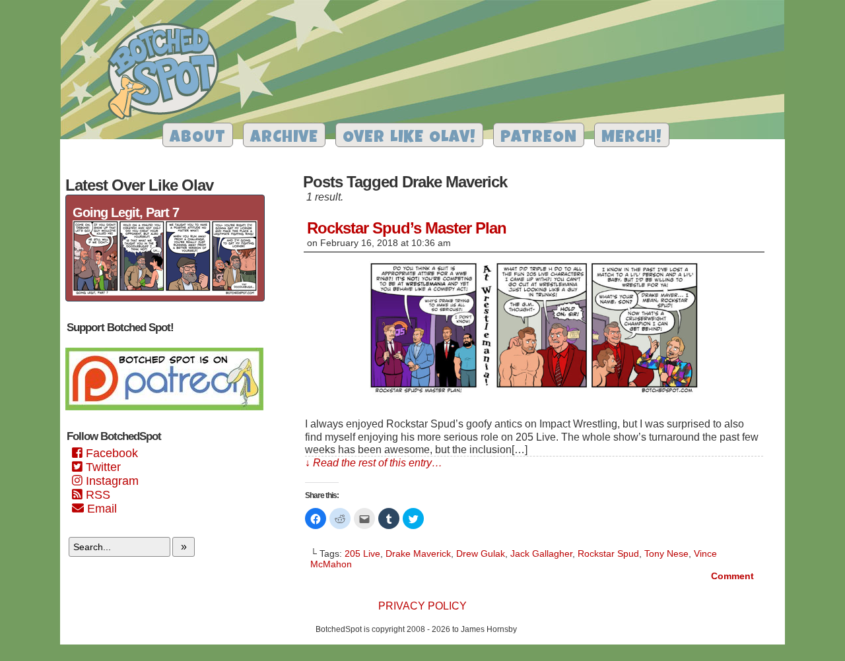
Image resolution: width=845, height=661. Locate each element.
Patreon (538, 138)
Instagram (111, 481)
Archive (284, 138)
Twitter (102, 467)
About (198, 138)
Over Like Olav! (409, 138)
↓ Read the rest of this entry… (373, 462)
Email (100, 508)
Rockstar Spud (608, 553)
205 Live (362, 553)
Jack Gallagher (541, 553)
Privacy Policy (422, 606)
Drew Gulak (480, 553)
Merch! (631, 138)
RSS (96, 494)
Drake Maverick (418, 553)
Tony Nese (666, 553)
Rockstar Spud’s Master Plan (406, 228)
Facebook (110, 453)
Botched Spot (168, 73)
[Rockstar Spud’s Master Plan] (534, 394)
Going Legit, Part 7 (126, 212)
